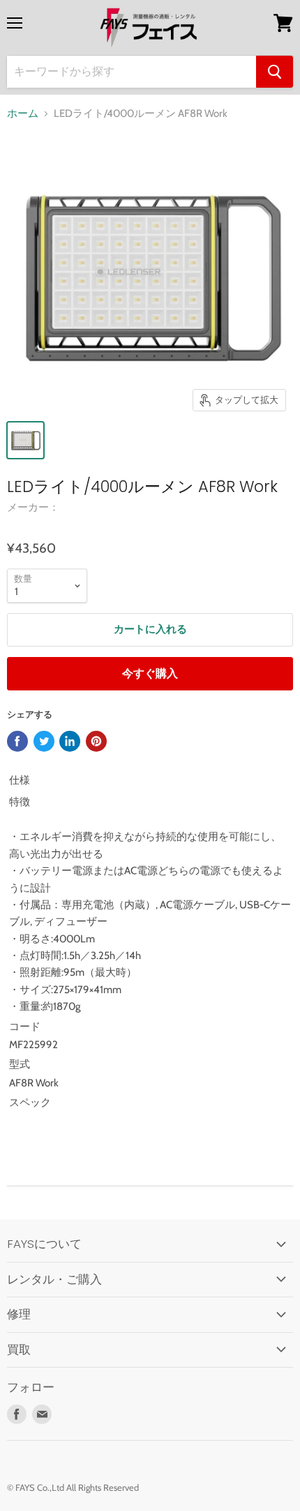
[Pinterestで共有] (96, 741)
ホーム (22, 114)
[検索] (274, 72)
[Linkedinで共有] (69, 741)
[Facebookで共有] (17, 741)
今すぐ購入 (150, 673)
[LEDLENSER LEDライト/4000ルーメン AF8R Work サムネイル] (25, 440)
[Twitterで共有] (43, 741)
